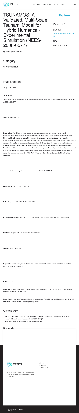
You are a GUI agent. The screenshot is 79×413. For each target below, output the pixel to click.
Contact (43, 365)
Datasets (36, 4)
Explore (64, 15)
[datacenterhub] (11, 6)
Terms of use (44, 368)
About (56, 4)
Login (74, 4)
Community (47, 4)
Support (64, 4)
